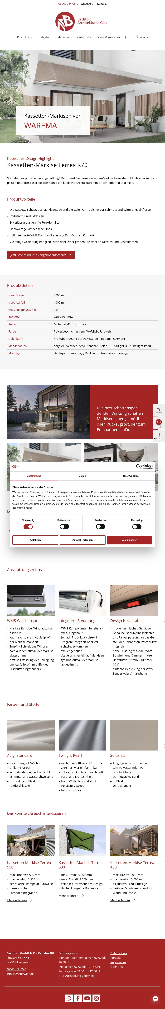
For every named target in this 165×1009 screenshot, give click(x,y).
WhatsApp (87, 3)
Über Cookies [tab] (131, 475)
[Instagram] (96, 998)
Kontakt (102, 3)
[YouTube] (87, 998)
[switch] (64, 526)
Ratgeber (45, 37)
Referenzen (63, 37)
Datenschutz (118, 953)
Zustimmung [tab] (34, 475)
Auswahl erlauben (82, 540)
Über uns (142, 37)
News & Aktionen (108, 37)
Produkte (23, 37)
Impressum (118, 962)
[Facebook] (78, 998)
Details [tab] (83, 475)
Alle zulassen (129, 540)
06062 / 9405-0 (68, 3)
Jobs (128, 37)
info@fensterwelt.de (20, 974)
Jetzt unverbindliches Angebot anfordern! (38, 255)
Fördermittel (84, 37)
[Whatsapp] (69, 998)
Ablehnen (35, 540)
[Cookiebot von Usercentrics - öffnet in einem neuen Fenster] (138, 466)
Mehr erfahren (17, 900)
